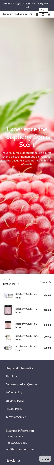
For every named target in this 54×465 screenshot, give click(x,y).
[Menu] (49, 14)
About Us (11, 376)
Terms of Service (16, 417)
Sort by (6, 279)
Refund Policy (14, 392)
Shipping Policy (15, 400)
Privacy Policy (14, 408)
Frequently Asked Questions (23, 384)
